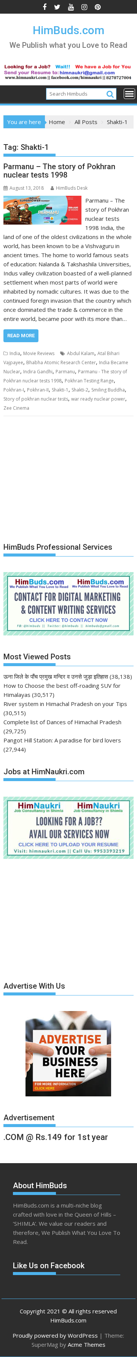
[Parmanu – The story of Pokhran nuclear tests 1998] (42, 200)
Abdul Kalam (80, 353)
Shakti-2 (80, 390)
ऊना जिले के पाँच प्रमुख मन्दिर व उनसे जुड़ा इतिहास (55, 676)
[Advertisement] (60, 479)
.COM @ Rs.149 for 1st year (55, 1137)
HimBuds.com (68, 30)
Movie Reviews (38, 353)
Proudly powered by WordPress (55, 1335)
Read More (21, 335)
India (15, 353)
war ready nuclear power (98, 399)
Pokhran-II (38, 390)
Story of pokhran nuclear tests (35, 399)
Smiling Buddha (108, 390)
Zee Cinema (16, 408)
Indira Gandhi (38, 371)
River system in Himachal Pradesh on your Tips (65, 704)
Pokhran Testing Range (89, 380)
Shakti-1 (60, 390)
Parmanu (65, 371)
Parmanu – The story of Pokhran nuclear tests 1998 (59, 170)
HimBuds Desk (72, 188)
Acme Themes (86, 1344)
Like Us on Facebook (48, 1265)
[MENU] (129, 93)
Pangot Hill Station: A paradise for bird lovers (62, 740)
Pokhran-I (13, 390)
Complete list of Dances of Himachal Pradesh (62, 722)
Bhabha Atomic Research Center (61, 362)
